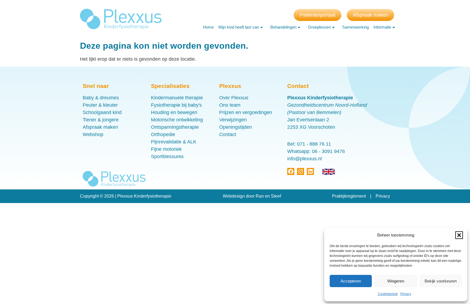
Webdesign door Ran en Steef (252, 196)
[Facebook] (290, 171)
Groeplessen (319, 27)
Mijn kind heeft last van (238, 27)
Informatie (382, 27)
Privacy (405, 294)
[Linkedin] (310, 171)
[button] (459, 235)
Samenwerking (355, 27)
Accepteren (351, 281)
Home (208, 27)
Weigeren (395, 281)
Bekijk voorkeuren (441, 281)
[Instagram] (300, 171)
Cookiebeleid (388, 294)
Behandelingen (283, 27)
